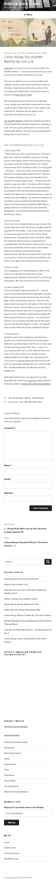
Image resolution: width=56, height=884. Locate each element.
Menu (29, 14)
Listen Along (16, 398)
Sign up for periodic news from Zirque (24, 807)
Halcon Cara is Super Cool (16, 584)
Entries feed (9, 848)
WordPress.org (11, 859)
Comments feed (11, 853)
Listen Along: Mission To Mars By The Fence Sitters (27, 615)
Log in (7, 842)
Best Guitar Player (12, 753)
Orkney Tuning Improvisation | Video (21, 599)
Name (8, 465)
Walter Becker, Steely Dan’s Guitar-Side (22, 610)
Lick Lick (8, 68)
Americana (9, 748)
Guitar (7, 759)
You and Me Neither (30, 402)
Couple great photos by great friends (21, 579)
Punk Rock (38, 398)
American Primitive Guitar (16, 742)
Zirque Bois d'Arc (22, 4)
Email (7, 479)
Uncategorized (11, 786)
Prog (28, 398)
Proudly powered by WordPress (18, 877)
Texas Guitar (9, 781)
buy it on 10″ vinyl (23, 95)
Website (8, 493)
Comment (10, 428)
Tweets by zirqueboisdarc (16, 726)
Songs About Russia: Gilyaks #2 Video (21, 604)
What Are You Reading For (16, 792)
